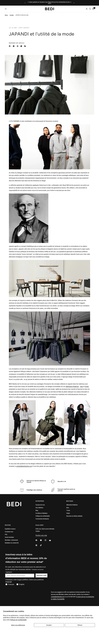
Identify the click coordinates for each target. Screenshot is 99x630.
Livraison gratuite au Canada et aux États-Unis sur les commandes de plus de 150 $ (49, 2)
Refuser (80, 625)
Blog (37, 510)
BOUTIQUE (69, 501)
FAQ (6, 534)
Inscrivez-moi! (41, 575)
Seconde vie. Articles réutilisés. (74, 516)
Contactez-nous (9, 532)
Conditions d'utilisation (41, 513)
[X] (14, 46)
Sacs (67, 508)
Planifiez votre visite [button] (41, 535)
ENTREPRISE (40, 501)
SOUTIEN (8, 525)
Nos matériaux (39, 508)
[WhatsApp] (21, 46)
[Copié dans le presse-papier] (25, 46)
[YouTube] (51, 540)
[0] (93, 9)
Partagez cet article (16, 43)
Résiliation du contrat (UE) (12, 543)
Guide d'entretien (9, 537)
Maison (6, 15)
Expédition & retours (10, 529)
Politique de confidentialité (18, 620)
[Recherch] (90, 9)
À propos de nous (40, 505)
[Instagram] (47, 540)
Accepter (49, 625)
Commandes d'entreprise (42, 519)
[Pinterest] (18, 46)
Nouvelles (12, 15)
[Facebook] (10, 46)
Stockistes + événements (11, 540)
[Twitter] (42, 540)
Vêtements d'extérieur (72, 505)
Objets (68, 513)
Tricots (68, 510)
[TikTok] (42, 545)
